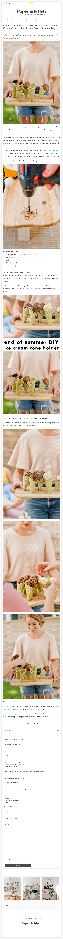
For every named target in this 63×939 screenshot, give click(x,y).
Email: (11, 818)
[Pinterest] (6, 3)
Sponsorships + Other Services (30, 917)
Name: (7, 811)
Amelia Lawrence (17, 702)
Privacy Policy (28, 918)
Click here (15, 739)
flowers (45, 21)
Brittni (7, 31)
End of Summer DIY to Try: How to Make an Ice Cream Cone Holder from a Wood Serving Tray (30, 27)
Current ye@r (9, 859)
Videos (45, 917)
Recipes (36, 21)
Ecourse (15, 917)
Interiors (27, 21)
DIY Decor (8, 21)
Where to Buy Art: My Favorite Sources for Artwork (11, 903)
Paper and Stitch (31, 12)
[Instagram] (3, 3)
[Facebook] (9, 3)
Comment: (7, 831)
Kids (55, 21)
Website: (7, 825)
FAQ (50, 917)
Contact (38, 918)
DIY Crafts (17, 21)
